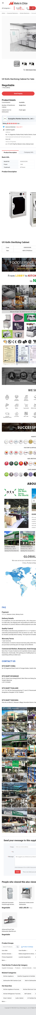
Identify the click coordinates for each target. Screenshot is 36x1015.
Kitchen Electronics (24, 13)
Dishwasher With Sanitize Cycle (12, 980)
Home (3, 13)
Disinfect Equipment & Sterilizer (26, 976)
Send (17, 872)
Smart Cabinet (7, 998)
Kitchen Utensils (6, 954)
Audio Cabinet (19, 998)
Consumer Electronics (12, 13)
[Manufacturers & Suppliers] (18, 3)
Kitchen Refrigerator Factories (11, 994)
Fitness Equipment (7, 957)
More (3, 1001)
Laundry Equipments (25, 957)
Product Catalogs (28, 947)
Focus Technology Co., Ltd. (23, 1008)
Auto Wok (4, 950)
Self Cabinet (27, 994)
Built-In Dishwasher (30, 980)
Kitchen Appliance (8, 976)
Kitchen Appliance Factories (11, 989)
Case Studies (22, 950)
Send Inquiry (18, 93)
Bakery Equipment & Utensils (27, 954)
